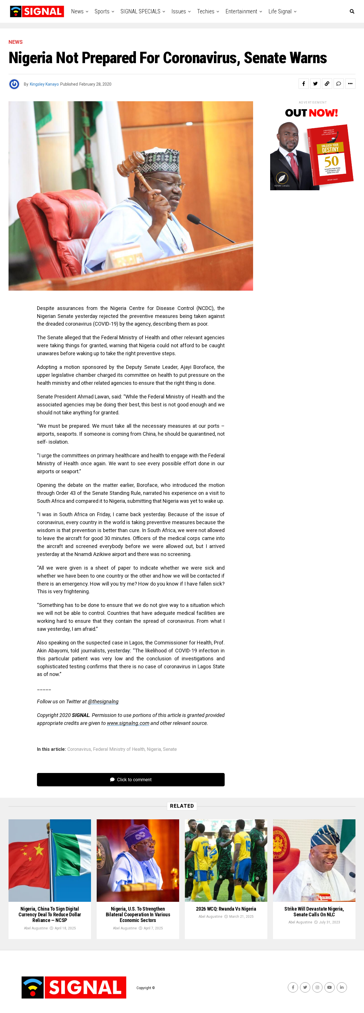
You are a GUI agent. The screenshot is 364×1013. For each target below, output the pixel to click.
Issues (178, 11)
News (77, 11)
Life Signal (280, 11)
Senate (170, 749)
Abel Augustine (36, 928)
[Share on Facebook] (304, 83)
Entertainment (241, 11)
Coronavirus (79, 749)
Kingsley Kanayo (44, 84)
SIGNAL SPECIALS (140, 11)
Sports (102, 11)
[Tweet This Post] (315, 83)
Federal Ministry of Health (119, 749)
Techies (205, 11)
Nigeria (154, 749)
